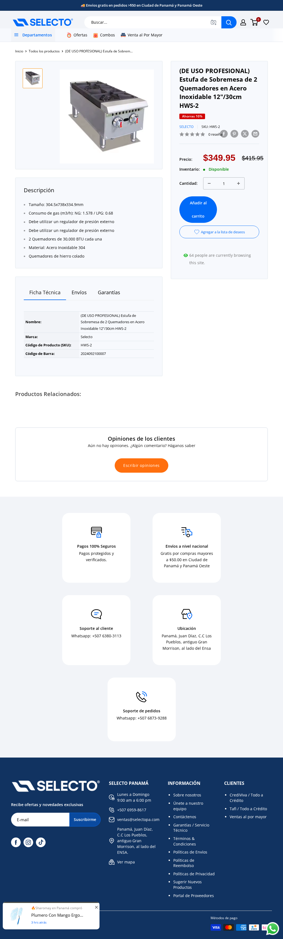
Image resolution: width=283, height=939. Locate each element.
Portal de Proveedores (193, 895)
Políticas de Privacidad (194, 873)
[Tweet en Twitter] (245, 133)
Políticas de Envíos (190, 852)
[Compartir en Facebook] (224, 133)
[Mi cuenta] (243, 22)
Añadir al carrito (198, 209)
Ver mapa (126, 862)
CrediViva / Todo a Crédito (246, 797)
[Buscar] (229, 22)
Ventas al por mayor (248, 816)
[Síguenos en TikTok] (41, 842)
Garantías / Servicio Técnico (191, 827)
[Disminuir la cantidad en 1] (209, 183)
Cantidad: (188, 183)
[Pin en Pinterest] (234, 133)
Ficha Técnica (45, 292)
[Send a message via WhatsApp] (272, 928)
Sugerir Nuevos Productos (187, 884)
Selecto (186, 126)
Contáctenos (184, 816)
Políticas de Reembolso (183, 863)
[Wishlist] (266, 22)
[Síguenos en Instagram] (28, 842)
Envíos (79, 292)
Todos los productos (44, 51)
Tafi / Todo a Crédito (248, 808)
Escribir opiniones (141, 465)
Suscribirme (85, 819)
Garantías (109, 292)
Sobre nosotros (187, 795)
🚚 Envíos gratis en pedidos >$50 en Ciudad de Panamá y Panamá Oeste (141, 5)
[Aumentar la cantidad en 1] (238, 183)
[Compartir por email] (255, 133)
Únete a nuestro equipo (188, 806)
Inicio (19, 51)
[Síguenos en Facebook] (16, 842)
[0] (254, 22)
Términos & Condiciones (184, 841)
